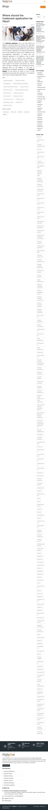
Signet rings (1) (40, 669)
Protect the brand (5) (39, 377)
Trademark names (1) (39, 680)
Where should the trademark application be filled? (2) (40, 407)
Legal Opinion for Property (41, 77)
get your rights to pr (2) (40, 455)
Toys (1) (38, 501)
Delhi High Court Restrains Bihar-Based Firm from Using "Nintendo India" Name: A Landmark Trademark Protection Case (40, 60)
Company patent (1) (40, 330)
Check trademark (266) (40, 251)
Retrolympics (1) (40, 487)
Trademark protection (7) (40, 373)
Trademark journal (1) (39, 540)
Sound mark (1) (40, 475)
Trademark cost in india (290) (40, 190)
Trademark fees (19, 102)
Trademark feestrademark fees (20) (40, 292)
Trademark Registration (40, 125)
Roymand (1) (39, 610)
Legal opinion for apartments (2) (40, 714)
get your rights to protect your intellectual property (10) (40, 415)
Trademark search (7, 92)
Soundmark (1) (40, 472)
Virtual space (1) (40, 562)
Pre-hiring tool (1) (40, 672)
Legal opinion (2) (40, 696)
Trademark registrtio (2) (39, 479)
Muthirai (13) (39, 689)
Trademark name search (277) (40, 246)
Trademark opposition (39, 118)
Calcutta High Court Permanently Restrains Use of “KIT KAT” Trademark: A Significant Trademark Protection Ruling (40, 27)
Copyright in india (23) (40, 443)
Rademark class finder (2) (40, 271)
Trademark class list (20, 99)
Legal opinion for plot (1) (40, 723)
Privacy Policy (5, 808)
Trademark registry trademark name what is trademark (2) (40, 398)
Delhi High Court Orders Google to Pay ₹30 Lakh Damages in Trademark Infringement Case (40, 49)
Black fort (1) (39, 593)
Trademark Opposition (9, 782)
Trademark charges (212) (40, 256)
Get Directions (7, 800)
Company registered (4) (40, 321)
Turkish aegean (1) (40, 662)
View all (43, 7)
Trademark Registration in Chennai (10, 86)
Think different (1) (40, 647)
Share (33, 24)
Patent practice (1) (40, 344)
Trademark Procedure (7, 89)
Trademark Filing (41, 98)
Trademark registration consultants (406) (39, 173)
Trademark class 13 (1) (40, 213)
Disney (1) (39, 518)
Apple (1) (39, 654)
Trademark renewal (8, 780)
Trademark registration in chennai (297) (40, 180)
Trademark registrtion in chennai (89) (39, 311)
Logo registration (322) (40, 166)
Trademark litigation (39, 109)
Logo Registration (7, 83)
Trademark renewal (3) (39, 658)
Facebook (14, 111)
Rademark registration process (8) (39, 305)
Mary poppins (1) (40, 515)
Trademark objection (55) (40, 732)
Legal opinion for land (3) (40, 700)
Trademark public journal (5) (40, 544)
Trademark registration (8, 80)
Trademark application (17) (40, 391)
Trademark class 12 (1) (40, 208)
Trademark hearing (8, 775)
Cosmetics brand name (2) (40, 621)
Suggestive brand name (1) (40, 626)
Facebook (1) (40, 643)
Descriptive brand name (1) (40, 630)
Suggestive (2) (40, 571)
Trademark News (41, 111)
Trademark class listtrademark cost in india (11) (40, 237)
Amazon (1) (39, 640)
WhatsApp (6, 111)
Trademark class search (8, 99)
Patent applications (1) (40, 339)
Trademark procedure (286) (40, 260)
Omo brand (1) (40, 580)
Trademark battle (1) (40, 521)
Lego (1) (39, 498)
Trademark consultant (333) (40, 162)
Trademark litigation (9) (39, 531)
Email (5, 114)
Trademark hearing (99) (39, 728)
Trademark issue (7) (40, 464)
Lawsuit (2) (39, 509)
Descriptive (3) (40, 574)
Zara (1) (38, 634)
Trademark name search (18, 92)
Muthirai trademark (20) (40, 280)
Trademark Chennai (24, 86)
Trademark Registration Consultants (20, 83)
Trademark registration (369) (40, 145)
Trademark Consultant (19, 80)
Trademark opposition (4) (40, 535)
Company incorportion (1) (40, 325)
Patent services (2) (40, 334)
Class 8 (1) (39, 136)
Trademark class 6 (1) (40, 153)
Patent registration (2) (40, 348)
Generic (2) (39, 577)
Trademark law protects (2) (40, 382)
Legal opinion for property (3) (40, 705)
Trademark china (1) (40, 587)
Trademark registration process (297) (40, 266)
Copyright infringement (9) (40, 430)
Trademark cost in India (8, 102)
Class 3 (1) (39, 149)
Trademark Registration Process (21, 89)
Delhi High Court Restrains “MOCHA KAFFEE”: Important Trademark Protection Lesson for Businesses (40, 38)
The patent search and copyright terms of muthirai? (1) (40, 362)
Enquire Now (6, 765)
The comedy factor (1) (39, 484)
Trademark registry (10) (39, 387)
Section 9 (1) (39, 607)
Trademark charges (7, 105)
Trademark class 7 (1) (40, 157)
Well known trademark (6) (40, 368)
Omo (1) (38, 583)
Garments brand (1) (40, 614)
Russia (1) (39, 590)
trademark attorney (39, 84)
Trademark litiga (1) (40, 469)
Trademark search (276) (39, 242)
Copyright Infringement (40, 73)
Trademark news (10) (40, 494)
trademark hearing (39, 101)
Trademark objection (39, 114)
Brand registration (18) (40, 685)
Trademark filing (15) (40, 356)
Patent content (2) (40, 316)
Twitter (21, 111)
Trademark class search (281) (40, 226)
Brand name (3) (40, 617)
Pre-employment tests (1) (40, 676)
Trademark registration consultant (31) (40, 298)
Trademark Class (41, 87)
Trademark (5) (40, 352)
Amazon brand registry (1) (40, 549)
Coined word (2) (40, 565)
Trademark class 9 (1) (40, 199)
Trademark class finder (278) (40, 222)
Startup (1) (39, 553)
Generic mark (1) (40, 604)
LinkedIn (28, 111)
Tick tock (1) (39, 446)
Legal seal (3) (40, 666)
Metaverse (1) (40, 556)
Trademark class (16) (40, 140)
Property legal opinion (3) (40, 692)
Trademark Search (8, 773)
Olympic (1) (39, 490)
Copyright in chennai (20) (39, 438)
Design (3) (39, 512)
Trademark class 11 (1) (40, 203)
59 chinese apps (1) (40, 450)
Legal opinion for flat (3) (40, 709)
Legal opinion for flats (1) (40, 718)
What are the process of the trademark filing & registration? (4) (40, 424)
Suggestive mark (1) (40, 600)
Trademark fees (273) (40, 194)
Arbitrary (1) (39, 568)
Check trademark (7, 96)
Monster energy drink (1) (40, 505)
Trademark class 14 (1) (40, 217)
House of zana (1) (40, 637)
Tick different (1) (40, 651)
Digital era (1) (40, 559)
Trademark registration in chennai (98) (40, 286)
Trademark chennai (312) (40, 185)
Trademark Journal (39, 105)
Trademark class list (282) (40, 231)
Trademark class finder (18, 96)
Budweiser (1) (40, 596)
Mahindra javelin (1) (40, 526)
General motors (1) (40, 459)
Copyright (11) (40, 434)
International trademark (9, 785)
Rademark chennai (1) (39, 276)
